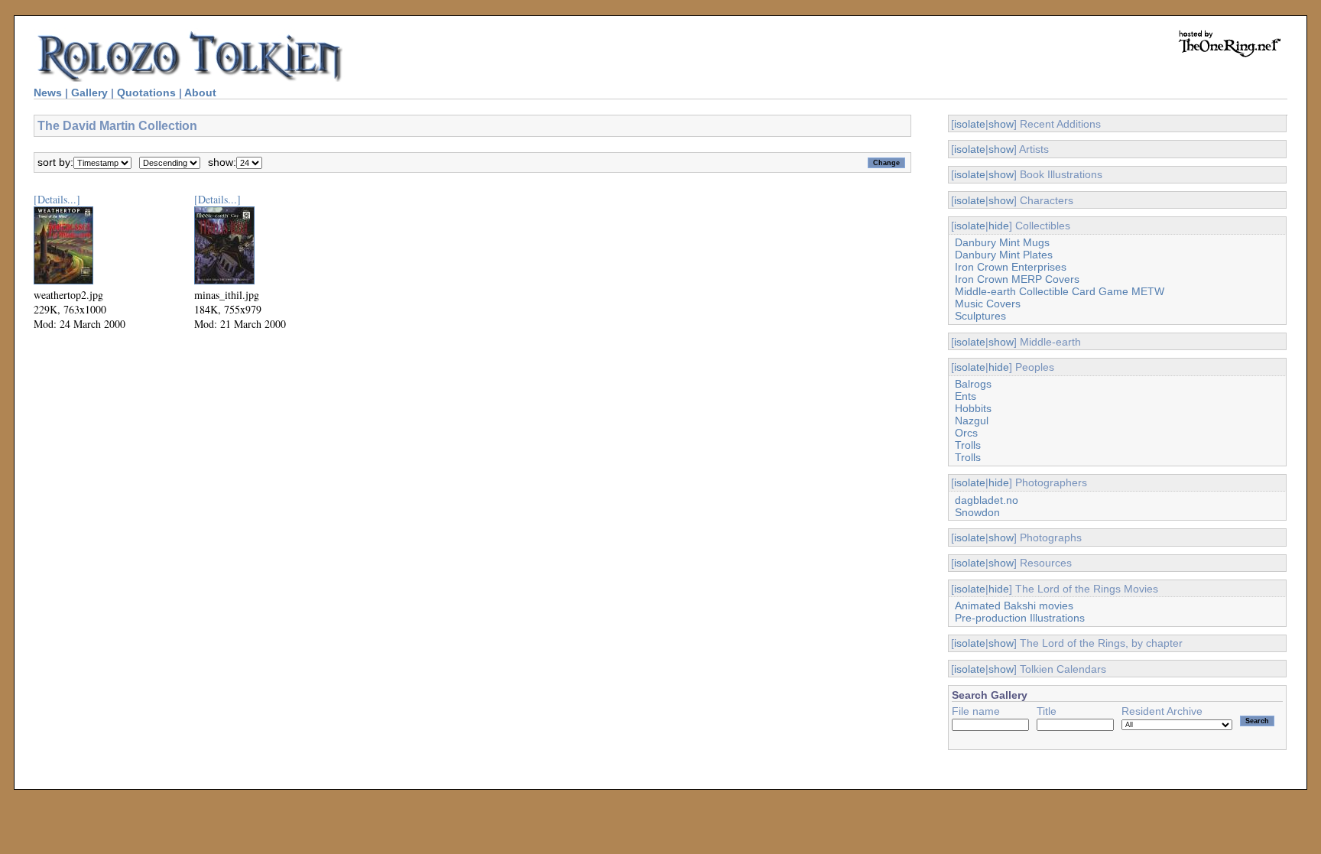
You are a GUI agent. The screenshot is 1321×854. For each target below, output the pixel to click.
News (48, 92)
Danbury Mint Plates (1004, 254)
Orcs (966, 433)
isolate (969, 124)
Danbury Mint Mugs (1002, 242)
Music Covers (988, 303)
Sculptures (980, 316)
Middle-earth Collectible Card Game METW (1059, 291)
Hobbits (973, 408)
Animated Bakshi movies (1014, 605)
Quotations (146, 92)
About (200, 92)
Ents (965, 396)
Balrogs (973, 384)
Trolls (968, 445)
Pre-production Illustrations (1020, 618)
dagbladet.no (986, 500)
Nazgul (971, 420)
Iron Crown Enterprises (1010, 267)
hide (998, 225)
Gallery (89, 92)
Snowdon (977, 512)
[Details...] (57, 199)
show (1001, 124)
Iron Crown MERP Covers (1017, 279)
